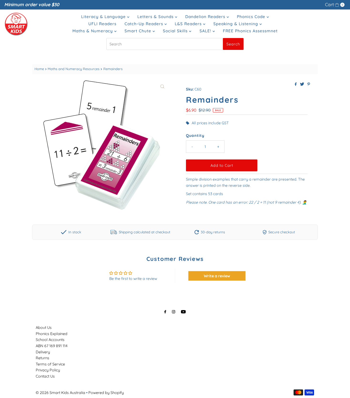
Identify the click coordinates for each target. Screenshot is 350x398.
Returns (42, 357)
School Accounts (50, 339)
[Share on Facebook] (296, 84)
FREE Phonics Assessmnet (250, 30)
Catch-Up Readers (145, 23)
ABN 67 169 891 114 (51, 345)
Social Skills (176, 30)
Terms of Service (50, 364)
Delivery (43, 352)
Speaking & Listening (236, 23)
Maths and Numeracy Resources (74, 69)
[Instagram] (173, 312)
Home (39, 69)
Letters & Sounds (156, 16)
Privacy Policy (48, 370)
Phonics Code (252, 16)
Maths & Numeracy (93, 30)
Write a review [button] (217, 275)
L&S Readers (189, 23)
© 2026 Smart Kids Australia (60, 392)
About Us (44, 327)
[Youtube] (183, 312)
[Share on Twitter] (302, 84)
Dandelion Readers (206, 16)
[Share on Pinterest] (308, 84)
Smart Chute (139, 30)
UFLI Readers (102, 23)
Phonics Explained (51, 333)
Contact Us (45, 376)
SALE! (206, 30)
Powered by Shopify (106, 392)
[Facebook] (165, 312)
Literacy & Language (104, 16)
